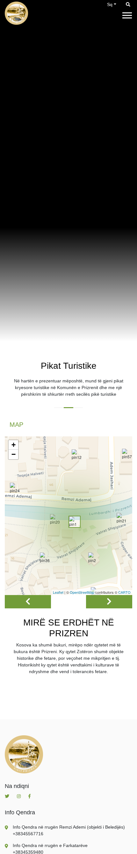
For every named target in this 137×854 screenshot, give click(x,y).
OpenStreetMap (82, 592)
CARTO (124, 592)
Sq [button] (109, 4)
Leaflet (58, 592)
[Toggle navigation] (127, 14)
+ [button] (13, 445)
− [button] (13, 454)
